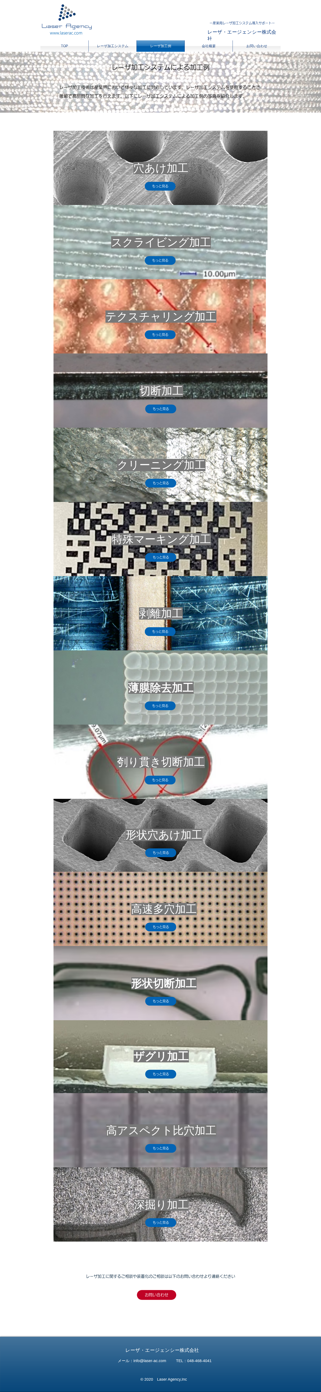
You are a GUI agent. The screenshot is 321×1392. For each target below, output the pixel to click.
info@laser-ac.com (149, 1361)
